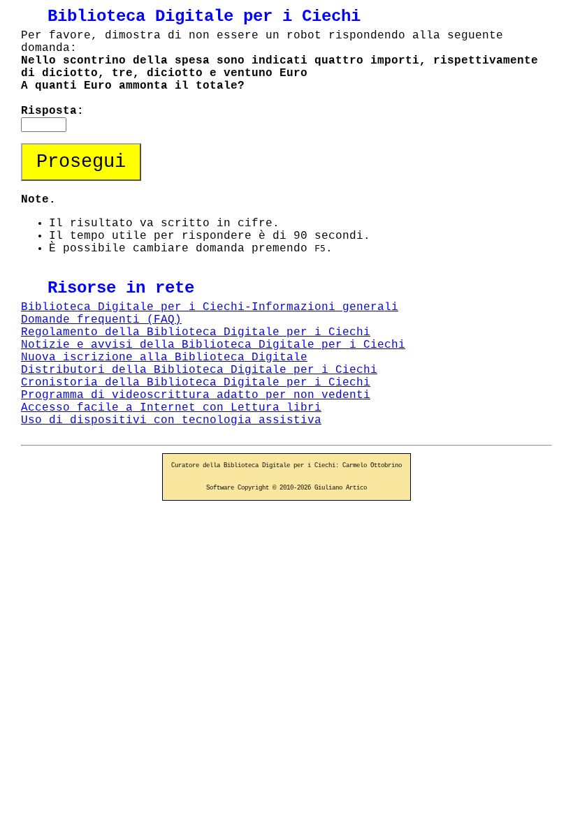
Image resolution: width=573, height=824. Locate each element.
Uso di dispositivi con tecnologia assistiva (171, 420)
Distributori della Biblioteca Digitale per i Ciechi (199, 370)
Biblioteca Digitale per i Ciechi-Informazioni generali (209, 307)
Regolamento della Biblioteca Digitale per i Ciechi (195, 332)
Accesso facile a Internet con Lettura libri (171, 408)
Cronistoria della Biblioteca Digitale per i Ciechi (195, 382)
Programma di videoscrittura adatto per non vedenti (195, 395)
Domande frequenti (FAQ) (101, 320)
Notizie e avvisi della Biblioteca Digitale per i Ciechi (213, 345)
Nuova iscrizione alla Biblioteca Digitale (164, 357)
